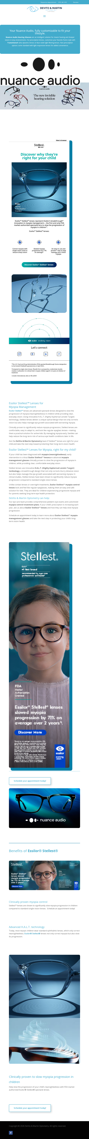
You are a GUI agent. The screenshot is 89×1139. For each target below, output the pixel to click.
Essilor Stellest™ (16, 411)
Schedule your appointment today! (30, 781)
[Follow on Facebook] (11, 1133)
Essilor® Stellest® (32, 933)
